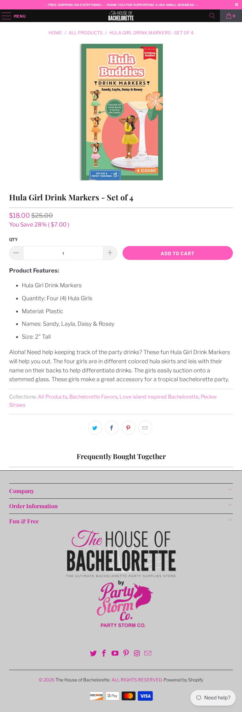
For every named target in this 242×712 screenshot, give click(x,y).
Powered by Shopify (183, 679)
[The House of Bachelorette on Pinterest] (126, 654)
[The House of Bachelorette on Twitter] (93, 654)
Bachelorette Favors (93, 396)
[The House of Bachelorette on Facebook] (104, 654)
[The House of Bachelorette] (121, 15)
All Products (52, 396)
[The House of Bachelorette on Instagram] (137, 654)
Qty (13, 239)
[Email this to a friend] (145, 427)
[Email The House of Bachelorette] (148, 654)
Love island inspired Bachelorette (159, 396)
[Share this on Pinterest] (128, 427)
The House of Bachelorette (82, 679)
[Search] (212, 15)
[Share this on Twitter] (95, 427)
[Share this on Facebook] (112, 427)
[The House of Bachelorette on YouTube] (115, 654)
